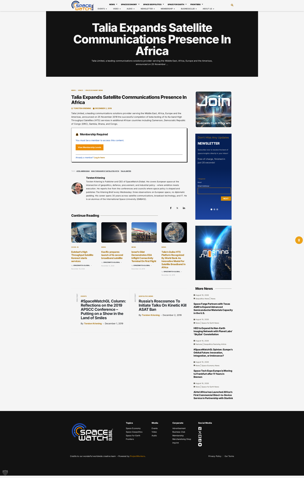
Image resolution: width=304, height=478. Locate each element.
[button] (231, 5)
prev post (77, 298)
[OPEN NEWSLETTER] (154, 8)
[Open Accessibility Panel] (299, 240)
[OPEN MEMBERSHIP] (174, 8)
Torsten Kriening (93, 323)
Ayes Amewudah (83, 171)
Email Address (204, 186)
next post (135, 298)
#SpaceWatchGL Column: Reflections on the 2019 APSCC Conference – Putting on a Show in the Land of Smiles (103, 309)
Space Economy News (94, 90)
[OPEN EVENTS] (106, 8)
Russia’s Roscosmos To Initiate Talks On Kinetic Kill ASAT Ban (162, 305)
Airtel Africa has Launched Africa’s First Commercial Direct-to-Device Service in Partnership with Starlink (213, 395)
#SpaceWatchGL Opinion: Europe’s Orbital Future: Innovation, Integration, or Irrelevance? (213, 352)
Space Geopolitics (152, 4)
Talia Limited (126, 171)
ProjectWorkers (137, 456)
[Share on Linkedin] (184, 208)
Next (226, 198)
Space (80, 90)
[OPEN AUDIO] (134, 8)
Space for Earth (176, 4)
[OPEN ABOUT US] (213, 8)
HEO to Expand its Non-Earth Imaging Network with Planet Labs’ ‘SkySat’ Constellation (213, 331)
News (112, 4)
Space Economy (129, 4)
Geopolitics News (146, 296)
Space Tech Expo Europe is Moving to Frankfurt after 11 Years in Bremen (213, 373)
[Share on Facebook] (170, 208)
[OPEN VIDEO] (120, 8)
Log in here (99, 157)
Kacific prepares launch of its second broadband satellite (112, 255)
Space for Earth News (210, 323)
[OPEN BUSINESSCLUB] (196, 8)
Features (198, 344)
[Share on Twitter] (177, 208)
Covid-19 (75, 247)
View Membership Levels (89, 147)
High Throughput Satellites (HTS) (105, 171)
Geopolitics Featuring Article (215, 344)
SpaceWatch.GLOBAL (81, 265)
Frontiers (195, 4)
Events (84, 296)
